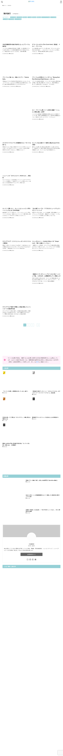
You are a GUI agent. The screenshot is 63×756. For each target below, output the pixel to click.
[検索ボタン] (2, 2)
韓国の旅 (39, 17)
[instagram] (30, 560)
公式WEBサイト (31, 554)
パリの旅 (29, 17)
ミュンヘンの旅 (18, 19)
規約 (37, 362)
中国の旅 (34, 17)
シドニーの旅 (19, 17)
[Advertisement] (17, 103)
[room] (33, 560)
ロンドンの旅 (13, 17)
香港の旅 (25, 17)
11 (38, 325)
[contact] (35, 560)
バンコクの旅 (53, 17)
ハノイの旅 (5, 19)
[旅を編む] (31, 2)
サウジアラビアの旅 (45, 17)
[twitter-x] (28, 560)
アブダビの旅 (11, 19)
